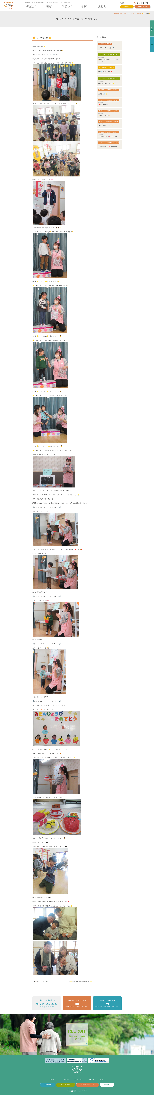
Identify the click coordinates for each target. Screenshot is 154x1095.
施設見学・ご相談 (66, 1084)
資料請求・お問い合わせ (87, 1084)
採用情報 (126, 6)
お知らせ (91, 1079)
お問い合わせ (142, 6)
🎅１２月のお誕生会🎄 (42, 981)
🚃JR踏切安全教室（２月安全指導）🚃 (81, 981)
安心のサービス (79, 1079)
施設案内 (66, 1079)
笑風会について (54, 1079)
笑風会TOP (47, 1084)
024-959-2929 (143, 3)
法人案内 (102, 1079)
